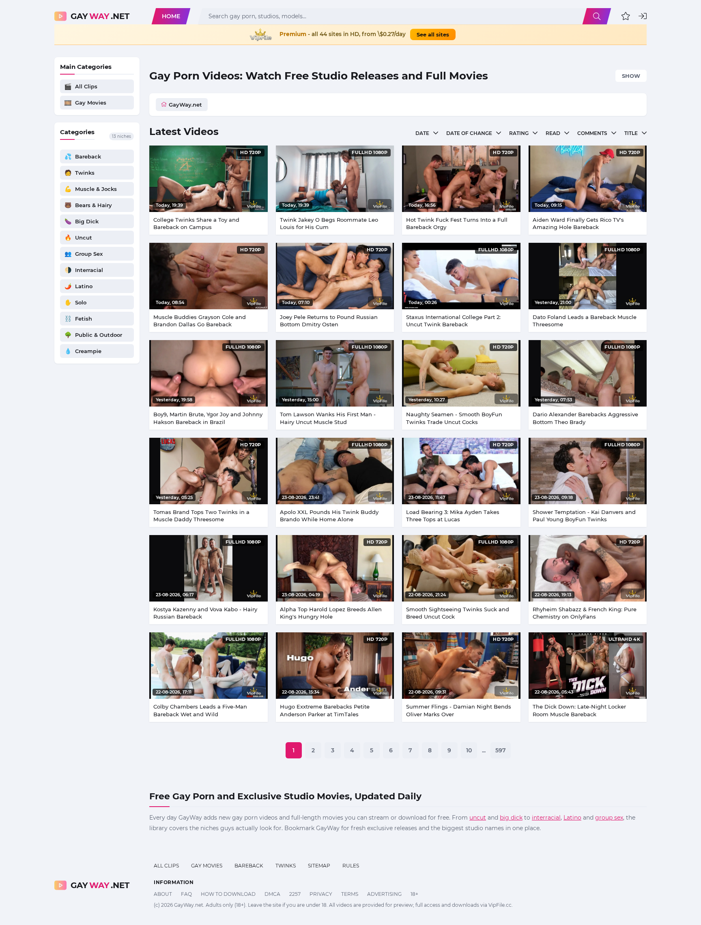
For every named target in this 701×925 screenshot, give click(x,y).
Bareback (248, 866)
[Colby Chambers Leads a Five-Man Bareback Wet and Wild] (208, 665)
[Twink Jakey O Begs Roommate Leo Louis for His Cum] (335, 179)
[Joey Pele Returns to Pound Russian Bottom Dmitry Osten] (335, 276)
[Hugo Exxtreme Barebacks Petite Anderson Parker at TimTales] (335, 665)
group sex (609, 817)
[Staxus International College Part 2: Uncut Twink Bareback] (461, 276)
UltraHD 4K (624, 639)
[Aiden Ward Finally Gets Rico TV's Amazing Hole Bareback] (588, 179)
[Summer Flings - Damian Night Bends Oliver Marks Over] (461, 665)
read (553, 133)
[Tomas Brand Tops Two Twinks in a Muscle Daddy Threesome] (208, 471)
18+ (414, 894)
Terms (349, 894)
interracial (546, 817)
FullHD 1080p (369, 152)
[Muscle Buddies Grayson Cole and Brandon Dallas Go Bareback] (208, 276)
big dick (511, 817)
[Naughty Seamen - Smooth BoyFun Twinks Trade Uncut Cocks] (461, 373)
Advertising (384, 894)
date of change (469, 133)
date (422, 133)
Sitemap (319, 866)
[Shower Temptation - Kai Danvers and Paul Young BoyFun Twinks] (588, 471)
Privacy (321, 894)
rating (519, 133)
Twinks (285, 866)
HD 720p (250, 152)
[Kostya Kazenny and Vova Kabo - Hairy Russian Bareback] (208, 568)
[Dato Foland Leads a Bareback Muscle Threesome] (588, 276)
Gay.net (100, 16)
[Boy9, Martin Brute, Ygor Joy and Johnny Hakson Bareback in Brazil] (208, 373)
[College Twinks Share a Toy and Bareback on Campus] (208, 179)
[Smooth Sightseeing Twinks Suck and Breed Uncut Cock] (461, 568)
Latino (572, 817)
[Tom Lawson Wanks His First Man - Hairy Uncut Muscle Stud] (335, 373)
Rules (350, 866)
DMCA (272, 894)
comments (592, 133)
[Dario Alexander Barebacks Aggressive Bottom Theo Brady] (588, 373)
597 (500, 750)
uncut (477, 817)
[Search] (597, 16)
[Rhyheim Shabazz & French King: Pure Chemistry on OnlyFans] (588, 568)
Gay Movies (206, 866)
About (163, 894)
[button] (625, 16)
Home (171, 16)
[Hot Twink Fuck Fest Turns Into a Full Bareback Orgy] (461, 179)
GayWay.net (185, 104)
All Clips (166, 866)
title (631, 133)
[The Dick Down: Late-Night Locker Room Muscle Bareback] (588, 665)
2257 (295, 894)
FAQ (186, 894)
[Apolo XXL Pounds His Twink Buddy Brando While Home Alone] (335, 471)
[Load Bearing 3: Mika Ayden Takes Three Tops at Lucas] (461, 471)
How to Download (228, 894)
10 (469, 750)
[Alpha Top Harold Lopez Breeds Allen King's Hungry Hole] (335, 568)
